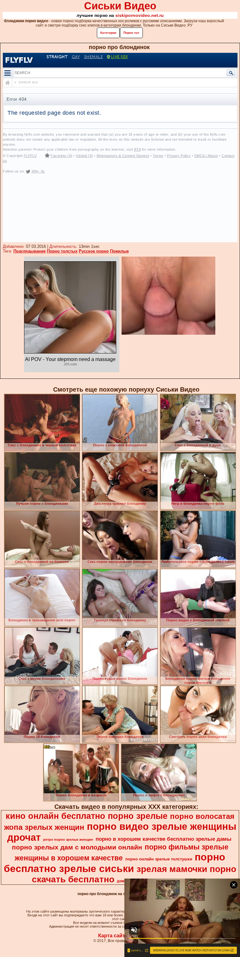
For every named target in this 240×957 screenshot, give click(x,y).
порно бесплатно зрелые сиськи (114, 862)
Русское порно (94, 251)
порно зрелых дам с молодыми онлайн (77, 847)
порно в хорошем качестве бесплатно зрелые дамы (164, 839)
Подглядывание (29, 251)
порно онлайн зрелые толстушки (158, 859)
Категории (108, 32)
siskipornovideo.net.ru (139, 15)
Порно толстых (62, 251)
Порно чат (131, 32)
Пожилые (119, 251)
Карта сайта (113, 935)
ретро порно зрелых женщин (68, 839)
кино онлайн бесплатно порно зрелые (87, 816)
